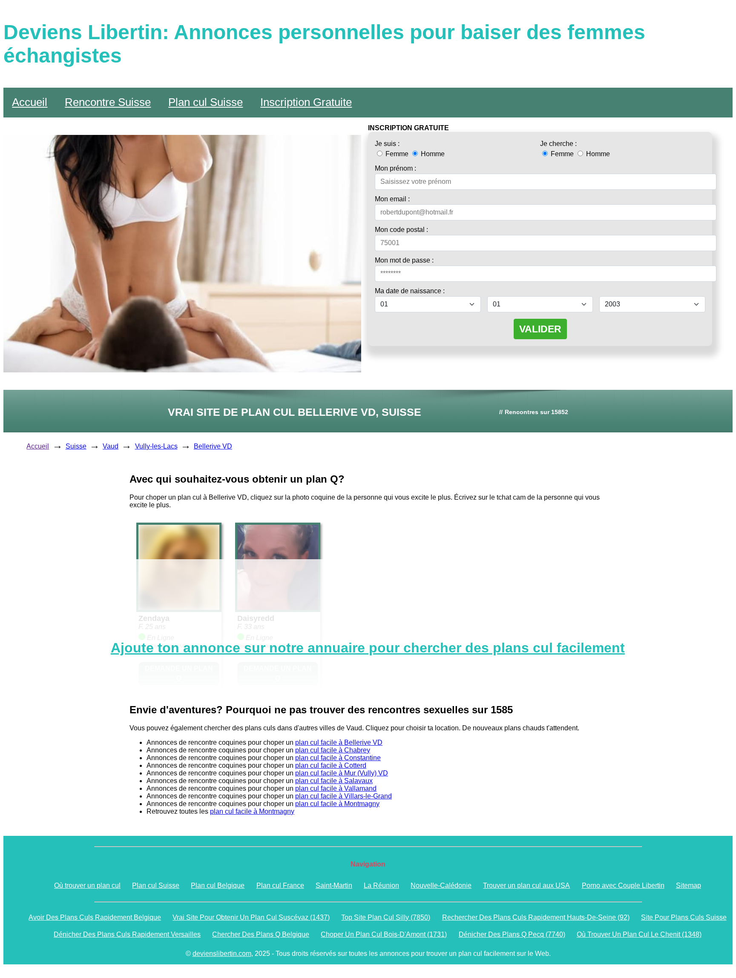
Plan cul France (280, 885)
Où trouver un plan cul (87, 885)
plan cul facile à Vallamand (336, 788)
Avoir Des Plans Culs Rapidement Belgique (95, 917)
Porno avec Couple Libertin (623, 885)
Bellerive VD (213, 446)
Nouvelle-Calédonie (441, 885)
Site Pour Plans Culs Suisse (684, 917)
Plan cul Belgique (217, 885)
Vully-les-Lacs (156, 446)
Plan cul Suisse (205, 102)
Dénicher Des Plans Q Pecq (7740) (512, 934)
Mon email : (392, 199)
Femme (397, 153)
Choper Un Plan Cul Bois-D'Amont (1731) (384, 934)
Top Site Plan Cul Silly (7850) (385, 917)
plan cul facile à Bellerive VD (338, 742)
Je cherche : (558, 143)
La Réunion (381, 885)
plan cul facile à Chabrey (332, 750)
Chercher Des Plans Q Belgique (260, 934)
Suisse (76, 446)
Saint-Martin (334, 885)
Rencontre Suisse (108, 102)
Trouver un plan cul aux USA (526, 885)
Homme (432, 153)
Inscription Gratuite (306, 102)
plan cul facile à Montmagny (337, 803)
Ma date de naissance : (410, 291)
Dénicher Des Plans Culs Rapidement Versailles (127, 934)
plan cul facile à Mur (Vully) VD (341, 773)
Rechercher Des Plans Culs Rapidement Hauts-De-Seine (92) (536, 917)
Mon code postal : (401, 229)
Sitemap (688, 885)
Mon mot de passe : (404, 260)
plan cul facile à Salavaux (334, 780)
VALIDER (540, 329)
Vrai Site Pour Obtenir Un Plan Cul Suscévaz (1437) (251, 917)
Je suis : (387, 143)
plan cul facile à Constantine (338, 757)
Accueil (29, 102)
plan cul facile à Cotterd (330, 765)
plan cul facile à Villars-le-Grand (343, 796)
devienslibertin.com (222, 953)
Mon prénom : (395, 168)
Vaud (110, 446)
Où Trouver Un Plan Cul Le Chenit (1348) (639, 934)
